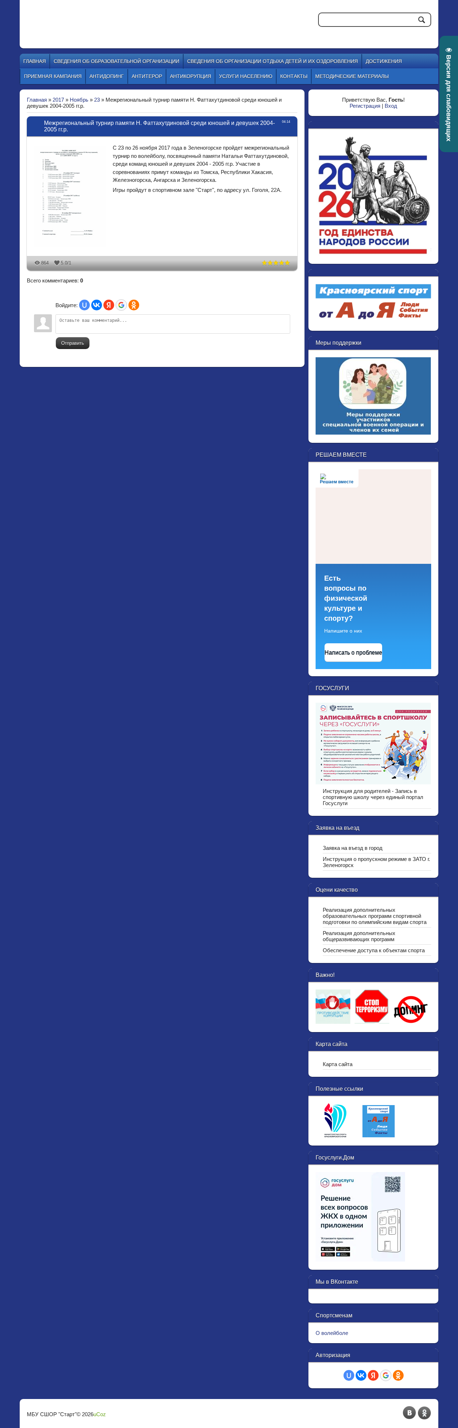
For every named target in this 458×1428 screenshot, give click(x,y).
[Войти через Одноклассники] (133, 305)
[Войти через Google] (121, 305)
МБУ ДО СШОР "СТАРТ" (147, 18)
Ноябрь (79, 100)
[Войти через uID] (84, 305)
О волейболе (332, 1333)
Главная (37, 100)
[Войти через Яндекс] (108, 305)
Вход (391, 106)
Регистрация (365, 106)
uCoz (99, 1414)
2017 (58, 100)
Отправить (72, 343)
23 (97, 100)
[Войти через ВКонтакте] (96, 305)
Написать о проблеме (353, 652)
